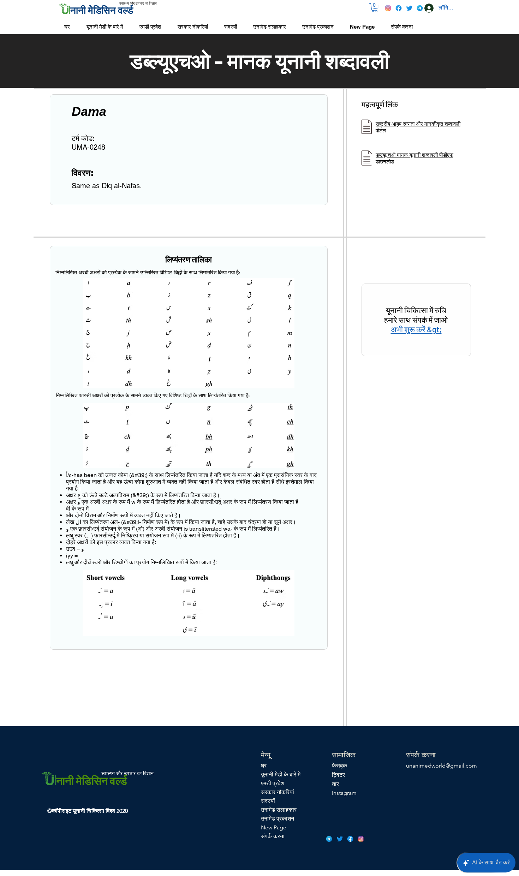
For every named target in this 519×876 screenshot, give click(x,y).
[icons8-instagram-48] (388, 8)
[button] (374, 7)
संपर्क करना (273, 836)
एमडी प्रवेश (272, 783)
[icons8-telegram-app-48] (419, 8)
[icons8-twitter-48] (409, 8)
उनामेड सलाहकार (279, 809)
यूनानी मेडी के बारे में (280, 774)
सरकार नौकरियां (277, 792)
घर (264, 765)
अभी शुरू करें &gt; (416, 329)
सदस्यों (268, 801)
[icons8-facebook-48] (398, 8)
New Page (273, 827)
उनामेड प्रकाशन (277, 818)
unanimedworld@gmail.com (441, 765)
